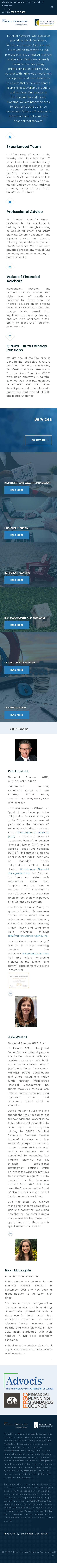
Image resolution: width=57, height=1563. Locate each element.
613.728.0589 (18, 12)
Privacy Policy (11, 1533)
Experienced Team (24, 146)
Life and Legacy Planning (20, 662)
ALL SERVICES (38, 440)
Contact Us (41, 1533)
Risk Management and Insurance (24, 617)
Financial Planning (16, 528)
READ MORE (16, 490)
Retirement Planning (17, 573)
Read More (16, 535)
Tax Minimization (15, 707)
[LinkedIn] (9, 8)
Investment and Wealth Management (27, 483)
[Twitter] (4, 8)
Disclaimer (27, 1533)
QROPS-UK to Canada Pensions (27, 348)
